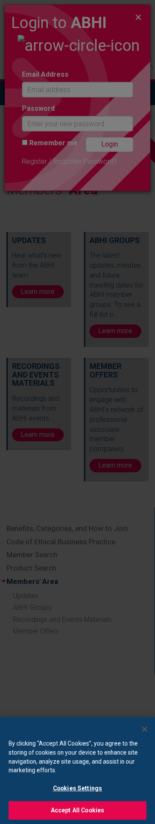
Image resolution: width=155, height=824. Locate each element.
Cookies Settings (77, 788)
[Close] (144, 729)
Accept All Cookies (78, 810)
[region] (77, 770)
